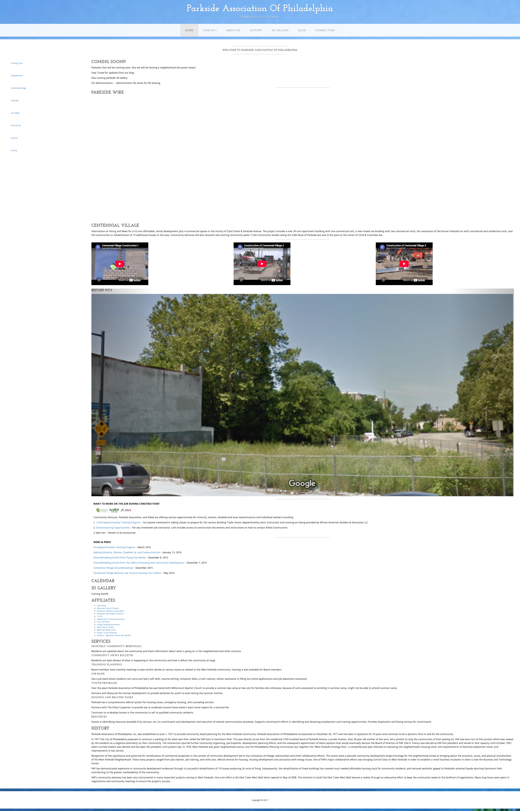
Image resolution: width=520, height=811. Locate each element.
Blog (302, 30)
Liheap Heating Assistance (108, 627)
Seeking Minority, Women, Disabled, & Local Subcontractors (126, 555)
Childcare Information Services (110, 616)
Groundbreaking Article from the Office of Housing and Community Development (138, 565)
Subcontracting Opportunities (113, 530)
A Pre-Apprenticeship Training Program (119, 525)
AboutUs (233, 30)
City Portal (101, 608)
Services (14, 138)
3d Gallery (280, 30)
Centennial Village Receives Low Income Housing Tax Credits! (127, 575)
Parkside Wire (17, 75)
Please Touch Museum (107, 635)
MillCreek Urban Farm (106, 632)
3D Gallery (15, 113)
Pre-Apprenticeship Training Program (114, 549)
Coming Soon (17, 63)
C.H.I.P (99, 619)
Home (189, 30)
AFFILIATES (16, 125)
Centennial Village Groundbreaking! (113, 570)
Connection (325, 30)
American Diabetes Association (110, 613)
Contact (210, 30)
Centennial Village (18, 88)
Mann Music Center (105, 629)
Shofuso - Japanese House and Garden (114, 638)
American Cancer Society (108, 611)
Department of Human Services (111, 621)
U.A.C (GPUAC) (103, 624)
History (256, 30)
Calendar (15, 100)
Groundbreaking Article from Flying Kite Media (119, 560)
